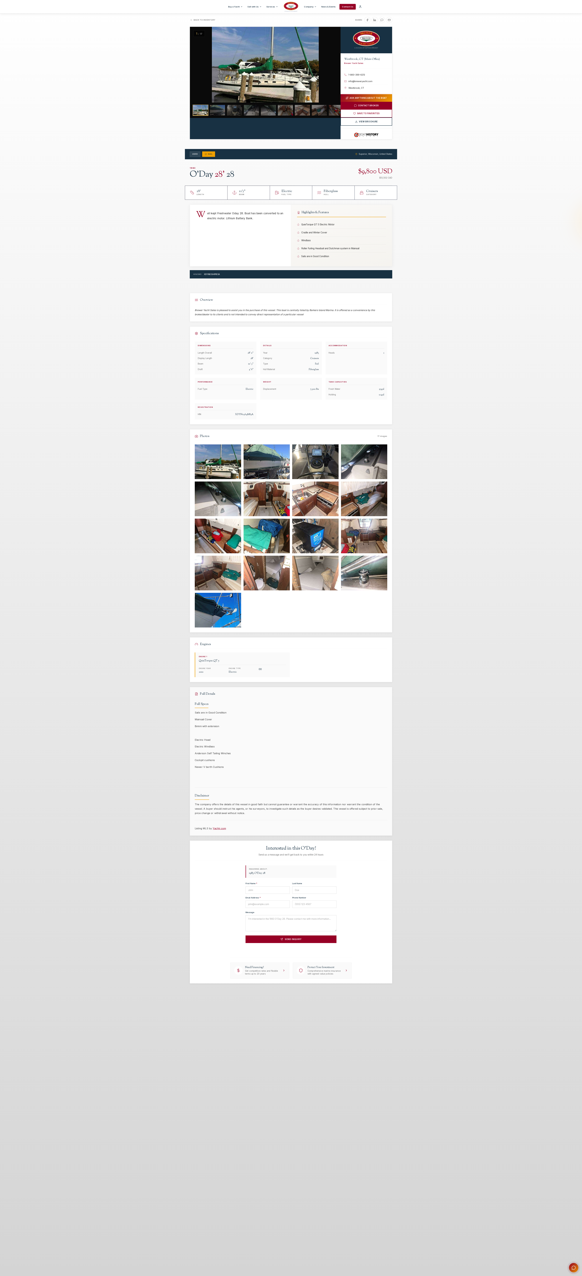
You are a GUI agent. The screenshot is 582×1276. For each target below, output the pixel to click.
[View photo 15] (315, 573)
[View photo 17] (218, 610)
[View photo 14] (267, 573)
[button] (198, 64)
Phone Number (299, 898)
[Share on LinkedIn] (375, 20)
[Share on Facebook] (367, 20)
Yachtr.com (219, 828)
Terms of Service (320, 950)
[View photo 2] (267, 461)
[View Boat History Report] (366, 135)
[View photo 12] (364, 536)
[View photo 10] (267, 536)
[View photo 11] (315, 536)
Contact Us (347, 6)
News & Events (328, 6)
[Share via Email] (389, 20)
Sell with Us (253, 6)
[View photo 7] (315, 499)
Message (250, 912)
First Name (251, 883)
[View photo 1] (218, 461)
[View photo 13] (218, 573)
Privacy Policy (302, 950)
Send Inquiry (293, 939)
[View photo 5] (218, 499)
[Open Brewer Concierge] (573, 1267)
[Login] (360, 6)
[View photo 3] (315, 461)
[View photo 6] (267, 499)
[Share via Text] (382, 20)
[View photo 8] (364, 499)
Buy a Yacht (234, 6)
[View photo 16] (364, 573)
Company (308, 6)
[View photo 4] (364, 461)
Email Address (253, 898)
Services (270, 6)
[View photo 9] (218, 536)
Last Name (297, 883)
